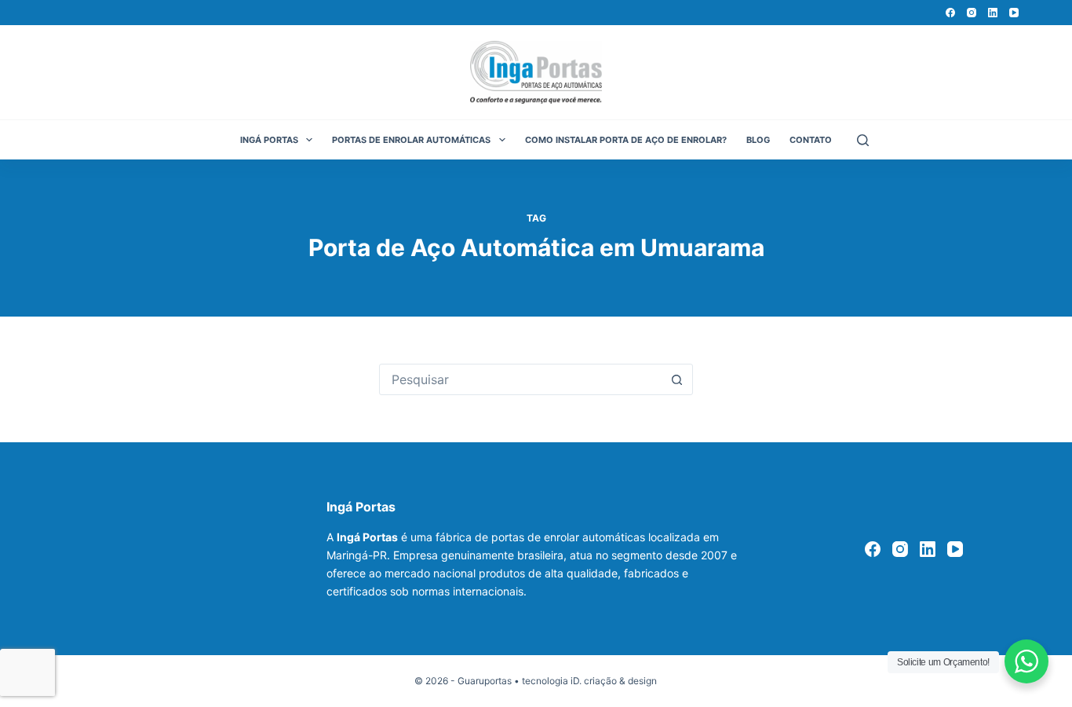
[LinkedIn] (992, 12)
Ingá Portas (269, 139)
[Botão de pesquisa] (677, 379)
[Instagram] (971, 12)
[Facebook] (950, 12)
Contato (810, 139)
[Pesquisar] (863, 140)
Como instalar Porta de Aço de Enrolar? (626, 139)
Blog (758, 139)
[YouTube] (1014, 12)
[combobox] (521, 379)
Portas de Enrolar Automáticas (411, 139)
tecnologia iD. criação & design (589, 681)
